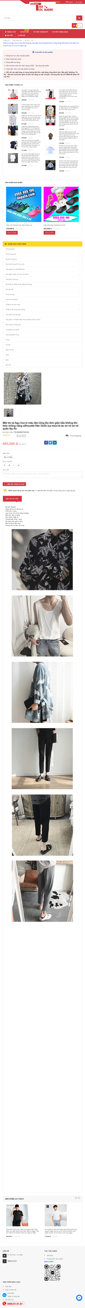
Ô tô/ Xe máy (10, 294)
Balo (7, 360)
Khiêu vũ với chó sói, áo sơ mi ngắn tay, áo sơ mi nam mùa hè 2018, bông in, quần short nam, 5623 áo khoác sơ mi (31, 117)
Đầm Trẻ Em (10, 350)
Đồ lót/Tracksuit (11, 259)
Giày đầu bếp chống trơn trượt (54, 225)
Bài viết (9, 35)
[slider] (6, 435)
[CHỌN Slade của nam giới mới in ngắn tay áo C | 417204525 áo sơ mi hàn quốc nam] (50, 110)
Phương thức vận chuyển (55, 1259)
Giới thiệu (50, 1255)
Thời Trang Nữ (41, 32)
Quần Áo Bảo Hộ (10, 1290)
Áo (32, 40)
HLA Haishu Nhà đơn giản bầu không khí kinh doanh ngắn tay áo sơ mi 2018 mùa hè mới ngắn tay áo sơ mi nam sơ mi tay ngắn (61, 1231)
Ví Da (7, 340)
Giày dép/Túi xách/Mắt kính (15, 269)
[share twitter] (50, 443)
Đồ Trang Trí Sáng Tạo (13, 325)
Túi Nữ (8, 345)
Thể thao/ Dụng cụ (12, 279)
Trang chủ (11, 32)
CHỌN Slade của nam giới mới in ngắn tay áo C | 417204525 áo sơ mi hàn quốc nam (69, 107)
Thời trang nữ (10, 249)
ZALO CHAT (49, 1261)
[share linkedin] (55, 443)
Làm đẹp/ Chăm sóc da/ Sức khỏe (17, 274)
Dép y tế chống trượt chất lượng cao (19, 225)
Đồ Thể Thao (9, 1300)
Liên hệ (22, 35)
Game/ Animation (12, 299)
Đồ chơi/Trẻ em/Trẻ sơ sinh (15, 264)
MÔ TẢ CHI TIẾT (12, 499)
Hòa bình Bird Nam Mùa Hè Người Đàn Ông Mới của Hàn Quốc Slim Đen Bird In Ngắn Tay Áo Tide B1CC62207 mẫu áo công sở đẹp (22, 1231)
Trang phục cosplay (12, 330)
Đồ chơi (8, 365)
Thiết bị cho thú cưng (13, 304)
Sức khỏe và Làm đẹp (13, 315)
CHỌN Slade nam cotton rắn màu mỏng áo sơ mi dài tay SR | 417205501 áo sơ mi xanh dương (30, 107)
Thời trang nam (17, 40)
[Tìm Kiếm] (79, 17)
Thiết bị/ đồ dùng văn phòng (15, 309)
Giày (7, 355)
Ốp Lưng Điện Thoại (12, 335)
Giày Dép (25, 31)
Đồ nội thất (9, 289)
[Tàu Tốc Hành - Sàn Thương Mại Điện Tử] (42, 6)
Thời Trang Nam (61, 32)
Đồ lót (27, 40)
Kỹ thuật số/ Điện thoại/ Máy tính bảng (19, 284)
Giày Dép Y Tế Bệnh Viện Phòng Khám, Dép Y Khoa (23, 320)
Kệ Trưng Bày (9, 1293)
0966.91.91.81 (12, 1261)
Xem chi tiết (12, 233)
